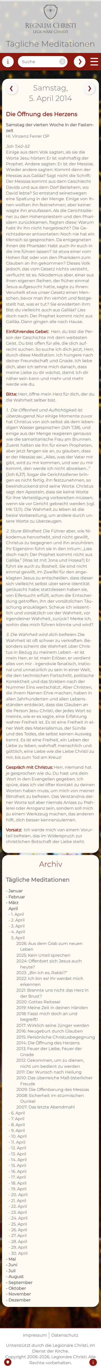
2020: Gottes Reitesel (38, 1001)
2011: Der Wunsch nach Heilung (49, 1072)
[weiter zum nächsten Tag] (89, 88)
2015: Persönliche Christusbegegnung (55, 1037)
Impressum (35, 1335)
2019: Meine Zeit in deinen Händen (52, 1007)
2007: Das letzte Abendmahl (45, 1107)
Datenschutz (64, 1335)
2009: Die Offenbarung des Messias (52, 1089)
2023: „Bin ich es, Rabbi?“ (41, 972)
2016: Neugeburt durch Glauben (49, 1031)
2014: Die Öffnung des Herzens (48, 1042)
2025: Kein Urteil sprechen (43, 955)
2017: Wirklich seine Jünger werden (52, 1025)
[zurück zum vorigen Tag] (11, 88)
